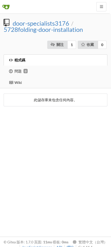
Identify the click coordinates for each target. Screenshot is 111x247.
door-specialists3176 (41, 23)
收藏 (90, 44)
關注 (60, 44)
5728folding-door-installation (43, 29)
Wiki (18, 82)
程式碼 (19, 60)
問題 (20, 71)
